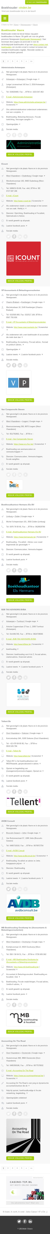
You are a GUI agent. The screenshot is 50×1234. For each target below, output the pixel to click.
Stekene (25, 733)
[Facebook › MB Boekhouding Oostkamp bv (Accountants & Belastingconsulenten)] (14, 1005)
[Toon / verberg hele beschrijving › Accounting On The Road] (27, 1084)
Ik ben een (37, 2)
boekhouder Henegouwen (31, 39)
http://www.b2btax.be (22, 644)
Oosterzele (26, 1053)
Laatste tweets (13, 354)
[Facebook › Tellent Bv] (14, 791)
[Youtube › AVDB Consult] (25, 889)
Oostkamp (26, 942)
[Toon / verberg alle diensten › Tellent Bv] (27, 769)
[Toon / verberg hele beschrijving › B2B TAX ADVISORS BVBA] (27, 649)
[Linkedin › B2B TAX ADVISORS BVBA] (20, 677)
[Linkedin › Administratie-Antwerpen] (20, 135)
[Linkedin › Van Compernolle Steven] (20, 474)
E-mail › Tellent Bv (13, 751)
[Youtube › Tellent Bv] (25, 791)
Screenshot (12, 105)
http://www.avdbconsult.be (24, 856)
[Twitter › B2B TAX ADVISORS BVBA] (8, 677)
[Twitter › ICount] (8, 236)
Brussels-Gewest (13, 833)
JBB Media (22, 1228)
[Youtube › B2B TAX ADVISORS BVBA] (25, 677)
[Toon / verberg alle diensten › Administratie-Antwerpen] (27, 118)
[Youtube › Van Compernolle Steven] (25, 474)
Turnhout (20, 621)
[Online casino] (25, 1177)
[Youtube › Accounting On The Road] (25, 1114)
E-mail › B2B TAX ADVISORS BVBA (21, 639)
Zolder (17, 516)
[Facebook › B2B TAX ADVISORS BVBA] (14, 677)
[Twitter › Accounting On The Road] (8, 1114)
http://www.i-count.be (22, 201)
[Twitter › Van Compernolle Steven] (8, 474)
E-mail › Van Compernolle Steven (19, 439)
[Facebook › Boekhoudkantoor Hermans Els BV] (14, 570)
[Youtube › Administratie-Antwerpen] (25, 135)
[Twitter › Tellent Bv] (8, 791)
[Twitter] (19, 1221)
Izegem (25, 421)
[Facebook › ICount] (14, 236)
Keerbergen (25, 302)
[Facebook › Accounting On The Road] (14, 1114)
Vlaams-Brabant (12, 302)
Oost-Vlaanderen (13, 733)
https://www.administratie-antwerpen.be (29, 102)
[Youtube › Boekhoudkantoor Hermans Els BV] (25, 570)
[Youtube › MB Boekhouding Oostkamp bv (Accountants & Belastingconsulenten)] (25, 1005)
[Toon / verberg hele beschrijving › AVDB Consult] (27, 862)
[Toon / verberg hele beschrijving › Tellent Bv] (27, 762)
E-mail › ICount (12, 196)
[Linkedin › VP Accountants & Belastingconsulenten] (20, 365)
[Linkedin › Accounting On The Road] (20, 1114)
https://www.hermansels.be (25, 537)
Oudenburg (26, 176)
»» (31, 61)
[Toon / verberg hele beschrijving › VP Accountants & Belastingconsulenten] (27, 336)
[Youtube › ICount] (25, 236)
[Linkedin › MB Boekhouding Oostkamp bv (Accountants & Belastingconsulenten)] (20, 1005)
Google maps (33, 79)
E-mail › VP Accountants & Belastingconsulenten (26, 322)
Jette (24, 833)
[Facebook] (24, 1221)
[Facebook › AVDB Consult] (14, 889)
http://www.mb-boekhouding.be (26, 967)
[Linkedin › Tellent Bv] (20, 791)
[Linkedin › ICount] (20, 236)
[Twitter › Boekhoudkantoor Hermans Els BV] (8, 570)
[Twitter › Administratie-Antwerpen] (8, 135)
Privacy (30, 1228)
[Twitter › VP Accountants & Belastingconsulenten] (8, 365)
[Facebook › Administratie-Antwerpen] (14, 135)
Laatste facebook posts (17, 226)
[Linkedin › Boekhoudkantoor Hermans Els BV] (20, 570)
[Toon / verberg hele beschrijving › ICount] (27, 207)
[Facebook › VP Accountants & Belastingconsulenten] (14, 365)
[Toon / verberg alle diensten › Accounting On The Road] (27, 1091)
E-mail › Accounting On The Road (19, 1071)
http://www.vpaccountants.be (25, 327)
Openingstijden (13, 124)
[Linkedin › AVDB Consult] (20, 889)
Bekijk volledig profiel (20, 154)
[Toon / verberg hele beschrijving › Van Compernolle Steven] (27, 450)
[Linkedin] (30, 1221)
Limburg (9, 516)
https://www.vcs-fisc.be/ (23, 444)
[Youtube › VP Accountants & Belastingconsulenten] (25, 365)
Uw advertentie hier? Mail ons (25, 1203)
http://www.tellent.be (22, 756)
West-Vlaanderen (13, 176)
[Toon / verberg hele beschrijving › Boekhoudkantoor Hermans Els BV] (27, 543)
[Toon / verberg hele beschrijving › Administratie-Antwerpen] (27, 111)
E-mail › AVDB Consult (15, 851)
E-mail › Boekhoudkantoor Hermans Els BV (23, 532)
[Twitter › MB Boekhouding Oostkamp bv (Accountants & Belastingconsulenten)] (8, 1005)
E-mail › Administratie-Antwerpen (19, 97)
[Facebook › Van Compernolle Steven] (14, 474)
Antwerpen (10, 79)
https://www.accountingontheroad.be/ (28, 1076)
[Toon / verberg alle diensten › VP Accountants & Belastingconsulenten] (27, 343)
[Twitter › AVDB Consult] (8, 889)
